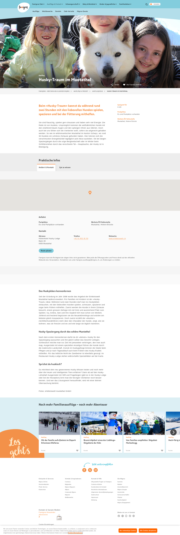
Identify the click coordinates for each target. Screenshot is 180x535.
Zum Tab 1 (88, 85)
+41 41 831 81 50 (81, 239)
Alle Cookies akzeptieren (148, 530)
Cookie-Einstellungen (46, 524)
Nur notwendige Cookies (128, 530)
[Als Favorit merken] (77, 450)
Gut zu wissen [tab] (65, 167)
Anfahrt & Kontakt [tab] (46, 167)
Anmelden (156, 4)
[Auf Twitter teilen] (90, 470)
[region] (90, 530)
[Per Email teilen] (96, 470)
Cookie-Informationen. (75, 533)
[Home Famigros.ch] (24, 7)
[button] (4, 58)
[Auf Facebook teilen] (84, 470)
